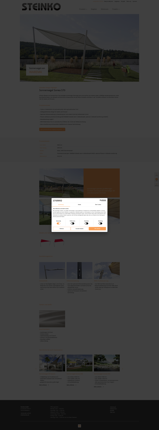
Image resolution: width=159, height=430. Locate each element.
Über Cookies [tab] (98, 204)
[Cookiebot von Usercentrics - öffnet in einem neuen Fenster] (100, 200)
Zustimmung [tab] (61, 204)
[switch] (72, 223)
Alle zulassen (97, 228)
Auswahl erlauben (79, 228)
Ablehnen (62, 228)
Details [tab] (79, 204)
